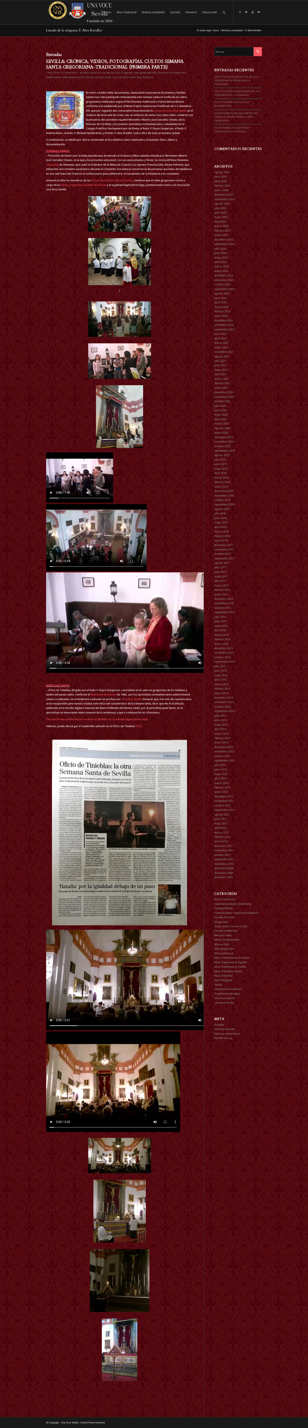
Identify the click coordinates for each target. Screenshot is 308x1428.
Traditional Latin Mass (227, 993)
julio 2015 (220, 666)
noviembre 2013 (224, 751)
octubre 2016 (222, 607)
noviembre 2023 (224, 280)
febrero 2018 (222, 536)
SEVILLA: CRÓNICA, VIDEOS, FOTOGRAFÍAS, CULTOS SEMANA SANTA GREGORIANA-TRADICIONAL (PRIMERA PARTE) (115, 64)
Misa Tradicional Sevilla (228, 971)
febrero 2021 (222, 383)
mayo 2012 (221, 823)
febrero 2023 (222, 311)
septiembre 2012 (224, 809)
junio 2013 (220, 769)
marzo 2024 (221, 266)
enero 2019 (221, 486)
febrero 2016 (222, 639)
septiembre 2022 (224, 329)
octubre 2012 (222, 805)
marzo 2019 (221, 477)
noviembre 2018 (224, 495)
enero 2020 (221, 432)
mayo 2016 (221, 625)
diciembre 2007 (223, 877)
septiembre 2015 (224, 661)
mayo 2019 (221, 468)
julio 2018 (220, 513)
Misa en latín (221, 944)
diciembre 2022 (223, 320)
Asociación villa (170, 110)
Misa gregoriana (143, 72)
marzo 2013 (221, 783)
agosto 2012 (221, 814)
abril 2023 (220, 302)
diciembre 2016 (223, 598)
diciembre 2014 (223, 697)
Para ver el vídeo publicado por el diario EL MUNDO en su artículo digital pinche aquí (96, 719)
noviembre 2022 (224, 324)
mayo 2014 (221, 724)
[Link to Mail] (259, 12)
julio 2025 (220, 208)
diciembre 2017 (223, 545)
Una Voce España (224, 998)
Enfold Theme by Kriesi (93, 1422)
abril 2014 (220, 729)
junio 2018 (220, 518)
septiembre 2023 (224, 289)
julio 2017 (220, 567)
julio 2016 (220, 616)
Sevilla (218, 984)
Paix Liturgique (223, 980)
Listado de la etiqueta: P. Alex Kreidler (74, 30)
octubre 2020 (222, 401)
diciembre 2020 (223, 392)
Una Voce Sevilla (102, 77)
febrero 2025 (222, 230)
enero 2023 (221, 315)
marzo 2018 (221, 531)
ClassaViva (52, 164)
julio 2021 (220, 360)
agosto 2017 (221, 562)
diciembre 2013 (223, 747)
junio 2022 (220, 333)
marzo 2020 (221, 423)
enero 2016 (221, 643)
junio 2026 (220, 176)
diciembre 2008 (223, 872)
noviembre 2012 (224, 800)
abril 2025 (220, 221)
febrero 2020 (222, 428)
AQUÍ (139, 726)
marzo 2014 (221, 733)
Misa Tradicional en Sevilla (230, 966)
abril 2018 (220, 527)
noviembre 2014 (224, 702)
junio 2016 (220, 621)
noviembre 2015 (224, 652)
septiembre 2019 (224, 450)
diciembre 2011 (223, 845)
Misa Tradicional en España (166, 72)
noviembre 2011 (224, 850)
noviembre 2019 (224, 441)
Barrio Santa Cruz (92, 72)
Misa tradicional (223, 953)
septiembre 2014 (224, 711)
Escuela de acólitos (112, 180)
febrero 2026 (222, 185)
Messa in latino (223, 935)
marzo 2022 (221, 342)
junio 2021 (220, 365)
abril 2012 (220, 827)
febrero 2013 (222, 787)
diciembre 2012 (223, 796)
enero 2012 (221, 841)
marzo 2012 (221, 832)
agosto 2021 (221, 356)
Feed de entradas (224, 1029)
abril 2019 (220, 473)
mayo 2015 (221, 675)
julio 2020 (220, 405)
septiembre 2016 (224, 612)
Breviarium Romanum (104, 694)
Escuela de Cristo (111, 72)
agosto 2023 (221, 293)
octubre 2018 (222, 500)
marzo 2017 (221, 585)
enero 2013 (221, 791)
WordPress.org (223, 1038)
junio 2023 (220, 298)
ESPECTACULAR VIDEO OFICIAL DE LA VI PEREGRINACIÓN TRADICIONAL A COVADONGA (236, 80)
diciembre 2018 (223, 491)
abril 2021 (220, 374)
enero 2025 (221, 235)
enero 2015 (221, 693)
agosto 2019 (221, 455)
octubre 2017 (222, 553)
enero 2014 (221, 742)
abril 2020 (220, 419)
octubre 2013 (222, 756)
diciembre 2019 (223, 437)
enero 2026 (221, 190)
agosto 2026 (221, 172)
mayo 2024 (221, 257)
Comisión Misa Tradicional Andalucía (236, 912)
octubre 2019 (222, 446)
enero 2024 (221, 271)
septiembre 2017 (224, 558)
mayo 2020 (221, 414)
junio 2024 (220, 253)
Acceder (219, 1024)
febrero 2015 (222, 688)
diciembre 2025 (223, 194)
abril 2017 (220, 580)
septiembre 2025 (224, 199)
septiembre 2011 (224, 859)
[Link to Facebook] (240, 12)
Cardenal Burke (223, 908)
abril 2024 (220, 262)
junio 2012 (220, 818)
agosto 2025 (221, 203)
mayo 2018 (221, 522)
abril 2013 (220, 778)
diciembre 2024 (223, 239)
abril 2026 (220, 181)
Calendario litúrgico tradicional (232, 903)
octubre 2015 (222, 657)
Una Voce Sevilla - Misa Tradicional (136, 77)
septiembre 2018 (224, 504)
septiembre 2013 (224, 760)
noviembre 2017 (224, 549)
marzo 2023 (221, 307)
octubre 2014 (222, 706)
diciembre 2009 (223, 868)
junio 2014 (220, 720)
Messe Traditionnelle (226, 939)
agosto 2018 (221, 509)
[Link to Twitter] (246, 12)
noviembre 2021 (224, 351)
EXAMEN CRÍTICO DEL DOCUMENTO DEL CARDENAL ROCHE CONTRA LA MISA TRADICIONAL (236, 117)
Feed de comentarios (227, 1033)
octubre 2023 (222, 284)
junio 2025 (220, 212)
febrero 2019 (222, 482)
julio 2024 (220, 248)
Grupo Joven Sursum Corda (230, 926)
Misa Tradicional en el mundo (232, 957)
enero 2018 (221, 540)
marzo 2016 (221, 634)
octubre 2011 (222, 854)
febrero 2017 (222, 589)
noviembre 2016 (224, 603)
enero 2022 (221, 347)
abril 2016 (220, 630)
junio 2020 (220, 410)
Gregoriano (128, 72)
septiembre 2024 (224, 244)
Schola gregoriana (83, 185)
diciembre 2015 (223, 648)
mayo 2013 (221, 774)
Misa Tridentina (223, 975)
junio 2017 (220, 571)
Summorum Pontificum (81, 77)
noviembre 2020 (224, 396)
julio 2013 (220, 765)
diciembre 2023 (223, 275)
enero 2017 (221, 594)
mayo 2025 (221, 217)
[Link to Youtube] (252, 12)
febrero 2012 (222, 836)
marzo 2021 (221, 378)
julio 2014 (220, 715)
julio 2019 (220, 459)
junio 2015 (220, 670)
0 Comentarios (69, 72)
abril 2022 (220, 338)
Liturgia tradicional (225, 930)
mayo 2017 (221, 576)
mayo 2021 (221, 369)
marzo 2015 (221, 684)
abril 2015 (220, 679)
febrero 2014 (222, 738)
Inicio (216, 30)
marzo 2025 (221, 226)
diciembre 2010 (223, 863)
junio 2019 (220, 464)
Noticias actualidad (232, 30)
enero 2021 (221, 387)
